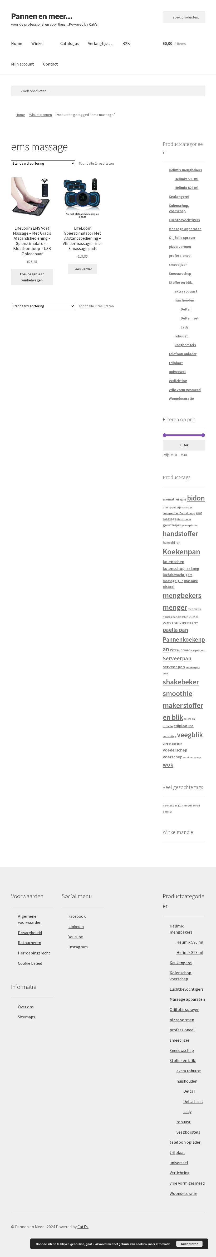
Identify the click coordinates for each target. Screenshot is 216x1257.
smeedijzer (178, 264)
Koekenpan (181, 551)
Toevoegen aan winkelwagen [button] (32, 277)
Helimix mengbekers (185, 170)
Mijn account (22, 64)
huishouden (184, 300)
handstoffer (180, 533)
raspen (195, 650)
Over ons (26, 1006)
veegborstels (185, 344)
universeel (177, 371)
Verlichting (178, 380)
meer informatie (159, 1244)
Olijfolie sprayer (182, 237)
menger (175, 607)
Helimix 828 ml (186, 187)
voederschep (175, 750)
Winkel (37, 43)
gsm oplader (189, 525)
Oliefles (193, 617)
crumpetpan (171, 513)
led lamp (192, 569)
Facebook (77, 916)
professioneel (180, 255)
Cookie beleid (30, 963)
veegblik (190, 734)
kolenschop (174, 568)
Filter (184, 445)
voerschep (173, 756)
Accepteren (189, 1243)
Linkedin (76, 926)
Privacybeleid (30, 932)
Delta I (186, 309)
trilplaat (176, 362)
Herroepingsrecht (34, 952)
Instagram (78, 946)
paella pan (175, 629)
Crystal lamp (187, 513)
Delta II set (190, 318)
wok (168, 764)
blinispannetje (172, 507)
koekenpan (172, 805)
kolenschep (173, 561)
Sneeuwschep (180, 273)
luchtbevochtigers (177, 575)
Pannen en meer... (41, 16)
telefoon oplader (183, 353)
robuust (181, 336)
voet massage (192, 757)
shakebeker (181, 682)
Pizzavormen (180, 650)
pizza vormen (180, 246)
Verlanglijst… (100, 43)
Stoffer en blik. (181, 282)
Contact (50, 64)
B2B (126, 43)
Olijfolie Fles (171, 622)
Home (16, 43)
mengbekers (182, 595)
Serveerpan (177, 658)
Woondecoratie (181, 398)
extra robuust (186, 291)
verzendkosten (172, 743)
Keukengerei (179, 196)
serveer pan (174, 666)
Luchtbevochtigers (184, 219)
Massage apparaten (185, 228)
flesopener (184, 519)
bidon (196, 498)
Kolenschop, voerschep (179, 208)
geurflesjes (172, 525)
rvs (203, 650)
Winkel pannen (40, 114)
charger (187, 507)
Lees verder (82, 269)
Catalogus (69, 43)
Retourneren (29, 942)
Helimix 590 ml (186, 179)
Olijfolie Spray (188, 622)
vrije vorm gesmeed (185, 389)
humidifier (171, 542)
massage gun (173, 581)
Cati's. (83, 1226)
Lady (185, 327)
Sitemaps (26, 1016)
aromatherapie (174, 499)
